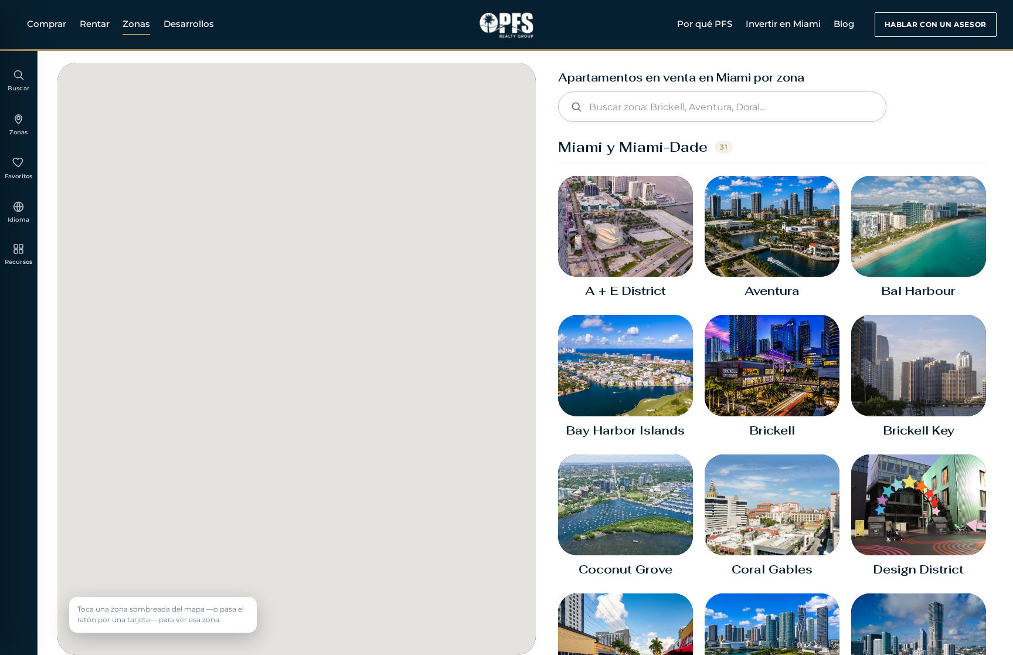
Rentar (95, 23)
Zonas (136, 23)
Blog (844, 23)
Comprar (46, 23)
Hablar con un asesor (936, 24)
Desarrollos (189, 23)
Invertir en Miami (783, 23)
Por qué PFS (704, 23)
